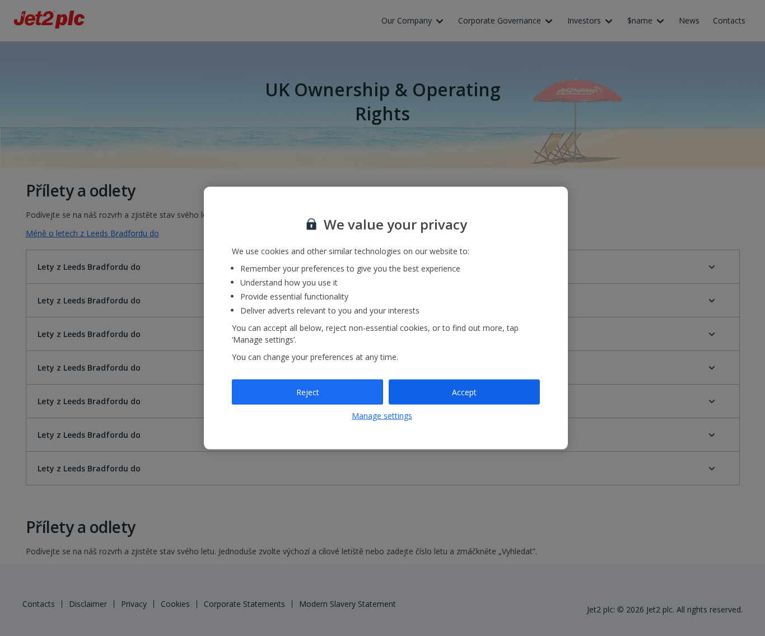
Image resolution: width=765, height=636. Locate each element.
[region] (386, 318)
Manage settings (382, 415)
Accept (464, 391)
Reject (307, 391)
